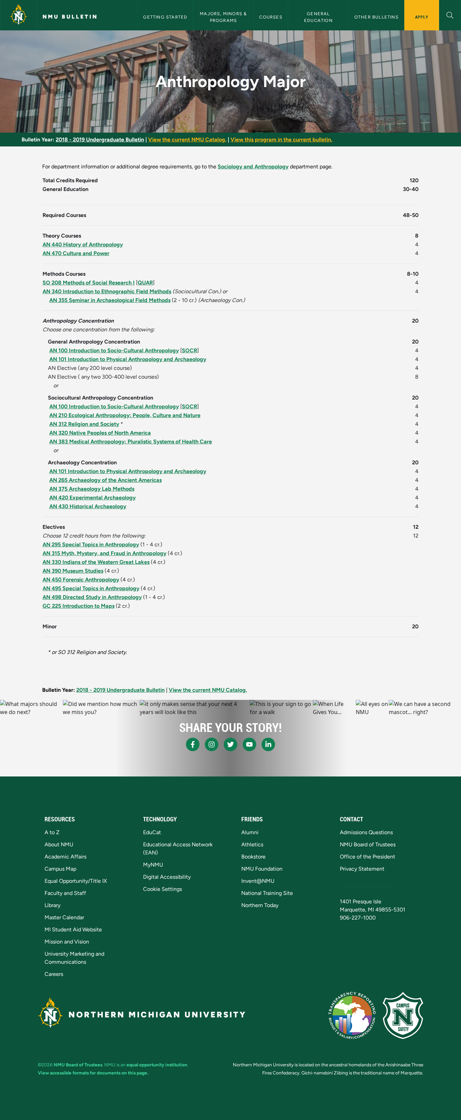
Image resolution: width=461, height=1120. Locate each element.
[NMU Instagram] (211, 744)
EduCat (152, 832)
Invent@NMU (257, 881)
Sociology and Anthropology (253, 166)
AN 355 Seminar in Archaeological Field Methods (109, 300)
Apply (421, 17)
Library (52, 905)
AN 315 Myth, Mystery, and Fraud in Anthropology (104, 553)
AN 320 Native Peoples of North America (100, 433)
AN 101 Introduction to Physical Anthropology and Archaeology (127, 359)
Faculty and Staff (65, 893)
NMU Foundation (261, 869)
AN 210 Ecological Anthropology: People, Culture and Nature (124, 415)
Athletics (252, 844)
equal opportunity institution (157, 1064)
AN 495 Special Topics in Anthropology (91, 588)
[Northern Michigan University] (18, 15)
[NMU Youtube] (249, 744)
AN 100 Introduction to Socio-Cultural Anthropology (114, 350)
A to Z (52, 832)
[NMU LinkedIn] (268, 744)
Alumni (250, 832)
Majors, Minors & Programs (224, 17)
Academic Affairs (65, 856)
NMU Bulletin (70, 16)
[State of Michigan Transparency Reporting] (352, 1015)
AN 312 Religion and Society (84, 424)
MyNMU (153, 865)
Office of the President (367, 856)
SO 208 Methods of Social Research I (89, 282)
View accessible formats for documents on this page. (93, 1072)
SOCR (189, 350)
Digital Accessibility (167, 877)
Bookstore (253, 856)
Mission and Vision (67, 941)
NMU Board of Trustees (368, 844)
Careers (54, 974)
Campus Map (60, 869)
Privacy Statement (362, 869)
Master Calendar (64, 917)
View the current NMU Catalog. (187, 139)
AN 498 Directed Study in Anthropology (92, 597)
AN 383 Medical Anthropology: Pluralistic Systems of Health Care (130, 441)
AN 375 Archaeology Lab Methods (91, 489)
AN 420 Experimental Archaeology (92, 497)
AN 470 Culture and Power (76, 253)
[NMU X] (230, 744)
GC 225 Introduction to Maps (78, 606)
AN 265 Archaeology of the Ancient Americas (105, 480)
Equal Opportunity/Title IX (76, 881)
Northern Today (259, 905)
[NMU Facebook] (192, 744)
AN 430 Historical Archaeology (87, 506)
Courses (270, 17)
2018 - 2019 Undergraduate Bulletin (100, 139)
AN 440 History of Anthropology (83, 244)
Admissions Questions (366, 832)
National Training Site (267, 893)
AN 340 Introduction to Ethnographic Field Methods (107, 291)
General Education (318, 17)
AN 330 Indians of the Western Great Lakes (96, 562)
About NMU (59, 844)
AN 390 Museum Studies (73, 571)
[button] (450, 14)
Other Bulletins (376, 17)
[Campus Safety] (403, 1015)
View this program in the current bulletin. (281, 139)
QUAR (145, 282)
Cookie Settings (162, 889)
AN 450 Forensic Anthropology (81, 579)
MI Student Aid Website (73, 929)
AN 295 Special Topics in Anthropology (91, 544)
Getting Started (165, 17)
